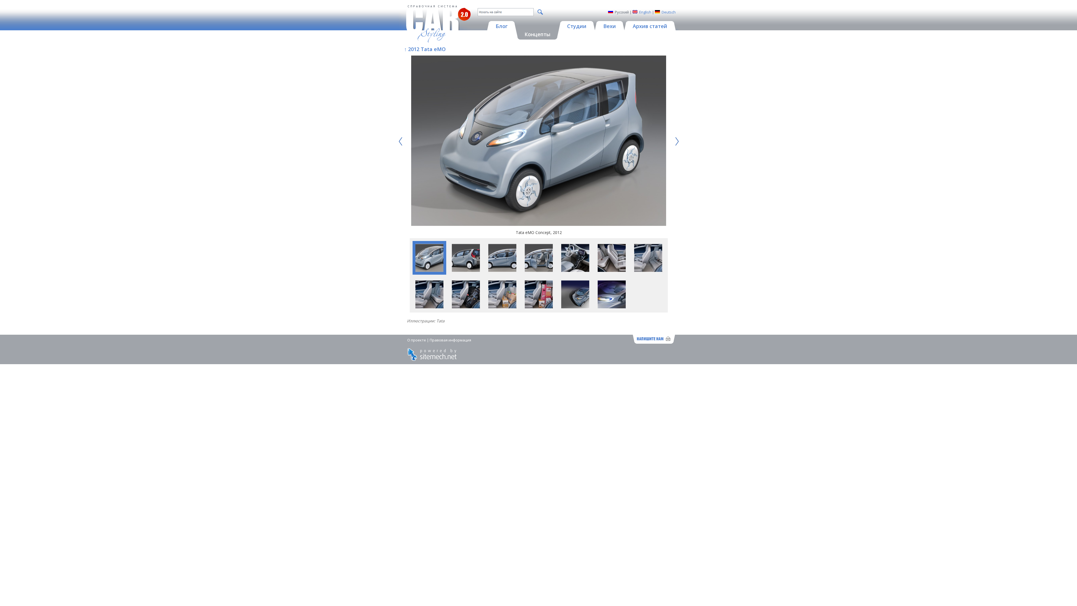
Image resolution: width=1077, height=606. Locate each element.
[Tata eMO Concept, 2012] (538, 141)
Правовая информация (450, 340)
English (645, 12)
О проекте (416, 340)
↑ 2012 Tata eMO (425, 49)
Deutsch (669, 12)
